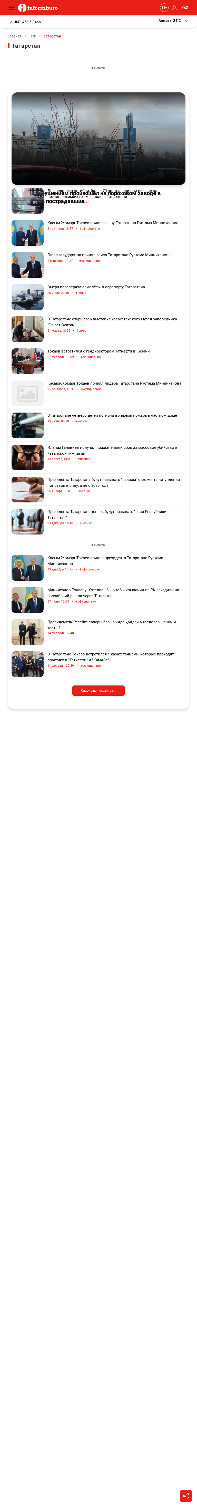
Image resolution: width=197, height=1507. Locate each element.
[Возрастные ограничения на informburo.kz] (164, 8)
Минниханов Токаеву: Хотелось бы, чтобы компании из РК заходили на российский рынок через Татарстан (113, 596)
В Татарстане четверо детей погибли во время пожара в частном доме (112, 418)
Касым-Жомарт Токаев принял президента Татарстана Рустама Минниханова (105, 564)
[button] (174, 20)
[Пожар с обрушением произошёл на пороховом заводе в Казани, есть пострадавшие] (98, 138)
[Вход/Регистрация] (174, 8)
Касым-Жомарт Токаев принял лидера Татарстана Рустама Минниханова (114, 386)
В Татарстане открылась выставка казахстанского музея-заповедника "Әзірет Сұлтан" (112, 325)
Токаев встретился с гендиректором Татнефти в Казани (98, 354)
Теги (32, 36)
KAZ (184, 8)
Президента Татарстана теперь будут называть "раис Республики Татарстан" (106, 517)
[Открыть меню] (13, 8)
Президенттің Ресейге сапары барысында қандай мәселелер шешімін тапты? (111, 627)
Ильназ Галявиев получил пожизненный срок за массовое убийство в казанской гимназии (112, 453)
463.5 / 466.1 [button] (29, 22)
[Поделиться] (186, 1496)
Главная (15, 36)
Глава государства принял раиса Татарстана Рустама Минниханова (109, 258)
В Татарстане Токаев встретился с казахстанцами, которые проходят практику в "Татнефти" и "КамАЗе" (110, 660)
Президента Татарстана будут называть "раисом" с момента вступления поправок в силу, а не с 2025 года (113, 485)
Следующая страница (97, 690)
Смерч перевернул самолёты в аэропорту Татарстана (96, 290)
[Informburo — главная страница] (39, 8)
